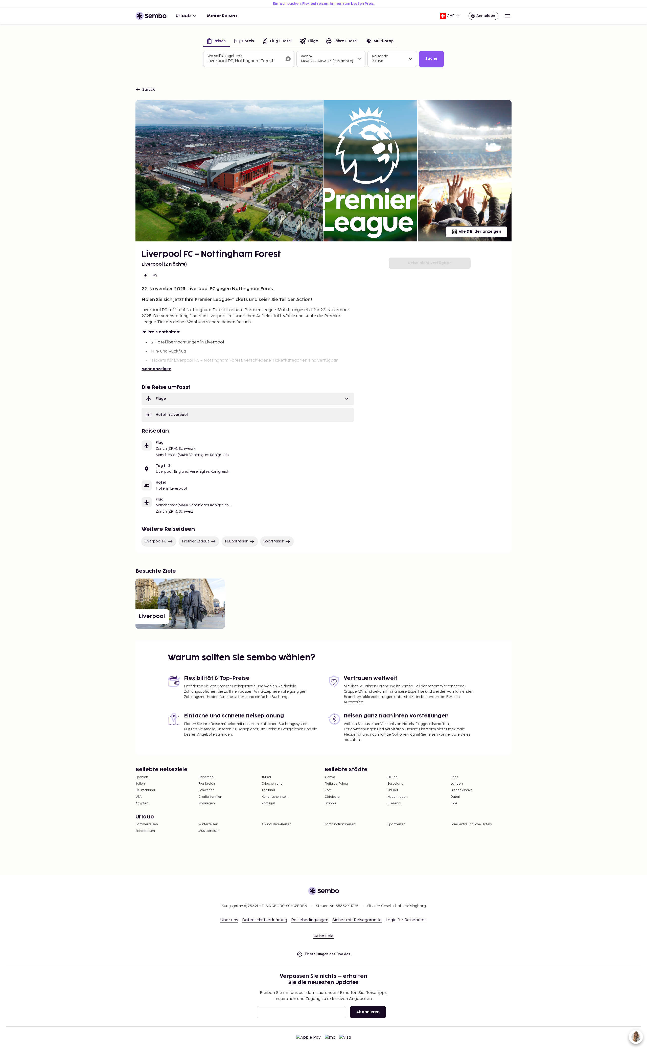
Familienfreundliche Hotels (471, 824)
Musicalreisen (209, 831)
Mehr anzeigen (156, 369)
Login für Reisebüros (406, 920)
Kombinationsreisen (340, 824)
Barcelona (395, 784)
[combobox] (244, 61)
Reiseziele (323, 936)
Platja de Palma (336, 784)
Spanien (141, 777)
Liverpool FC (156, 541)
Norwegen (206, 803)
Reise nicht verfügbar (429, 263)
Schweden (206, 790)
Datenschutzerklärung (264, 920)
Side (454, 803)
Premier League (196, 541)
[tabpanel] (323, 59)
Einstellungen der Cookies (328, 954)
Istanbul (331, 803)
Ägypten (141, 803)
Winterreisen (208, 824)
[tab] (216, 41)
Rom (328, 790)
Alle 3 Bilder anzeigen (480, 231)
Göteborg (332, 797)
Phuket (392, 790)
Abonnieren (368, 1012)
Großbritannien (210, 797)
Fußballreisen (236, 541)
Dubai (455, 797)
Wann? (306, 56)
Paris (454, 777)
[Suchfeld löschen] (288, 59)
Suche (431, 58)
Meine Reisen (222, 16)
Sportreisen (274, 541)
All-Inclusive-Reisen (276, 824)
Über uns (229, 920)
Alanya (330, 777)
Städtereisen (145, 831)
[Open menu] (507, 16)
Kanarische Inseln (275, 797)
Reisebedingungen (309, 920)
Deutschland (145, 790)
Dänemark (206, 777)
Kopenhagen (397, 797)
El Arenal (394, 803)
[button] (248, 399)
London (457, 784)
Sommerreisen (146, 824)
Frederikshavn (462, 790)
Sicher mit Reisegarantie (357, 920)
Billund (392, 777)
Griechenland (272, 784)
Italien (140, 784)
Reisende (380, 56)
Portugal (268, 803)
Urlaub (183, 16)
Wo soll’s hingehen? (224, 56)
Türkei (266, 777)
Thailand (268, 790)
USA (138, 797)
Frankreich (206, 784)
